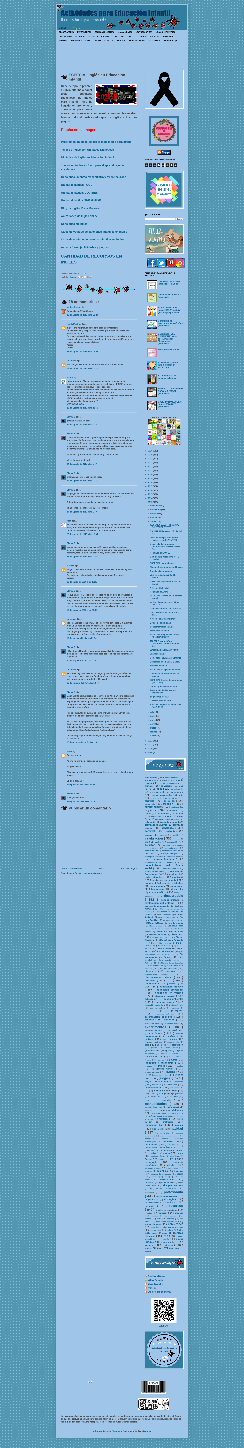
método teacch (156, 1116)
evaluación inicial (172, 1024)
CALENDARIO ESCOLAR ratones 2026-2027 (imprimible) (170, 404)
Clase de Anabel (155, 1284)
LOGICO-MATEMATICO (166, 32)
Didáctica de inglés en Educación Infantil (87, 157)
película (171, 1165)
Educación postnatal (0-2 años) (165, 662)
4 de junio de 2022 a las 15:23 (81, 801)
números (168, 1141)
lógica (165, 1093)
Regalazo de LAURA (160, 553)
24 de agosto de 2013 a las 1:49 (82, 512)
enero (153, 736)
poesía (180, 1174)
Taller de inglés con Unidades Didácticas (87, 149)
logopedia (178, 1093)
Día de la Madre (156, 923)
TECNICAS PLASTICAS (104, 32)
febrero (154, 732)
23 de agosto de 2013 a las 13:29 (82, 315)
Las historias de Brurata (159, 1292)
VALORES (63, 40)
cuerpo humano (158, 886)
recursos (176, 1205)
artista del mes (172, 798)
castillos (164, 835)
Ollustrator (117, 1431)
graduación (177, 1045)
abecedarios (151, 777)
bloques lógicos (162, 819)
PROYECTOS (118, 36)
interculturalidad (152, 1072)
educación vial (177, 1005)
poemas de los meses (161, 1174)
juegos (165, 1078)
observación (152, 1144)
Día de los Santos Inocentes (169, 931)
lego (147, 1091)
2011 (150, 745)
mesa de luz (177, 1113)
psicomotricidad (152, 1202)
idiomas (72, 277)
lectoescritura (153, 1087)
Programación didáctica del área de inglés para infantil (96, 141)
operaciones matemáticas (159, 1147)
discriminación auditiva (158, 974)
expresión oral (176, 1030)
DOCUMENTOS (65, 36)
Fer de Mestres (74, 324)
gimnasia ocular (173, 1042)
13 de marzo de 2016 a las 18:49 (82, 582)
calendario (150, 822)
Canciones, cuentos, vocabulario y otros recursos (93, 177)
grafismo (155, 1048)
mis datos (121, 40)
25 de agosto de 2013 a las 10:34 (82, 534)
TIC (166, 1236)
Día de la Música (157, 926)
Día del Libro (177, 934)
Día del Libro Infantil (161, 937)
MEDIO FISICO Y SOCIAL (98, 36)
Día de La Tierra (175, 926)
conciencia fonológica (164, 859)
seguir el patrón (153, 1224)
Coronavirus (171, 874)
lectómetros (175, 1088)
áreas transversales (162, 795)
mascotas (149, 1110)
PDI (172, 1159)
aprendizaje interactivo (169, 792)
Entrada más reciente (72, 868)
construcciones (170, 869)
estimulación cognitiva (159, 1017)
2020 (150, 474)
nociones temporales (169, 1136)
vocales (149, 1248)
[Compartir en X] (85, 277)
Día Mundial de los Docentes (170, 963)
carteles (149, 835)
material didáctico (172, 1110)
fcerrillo (70, 566)
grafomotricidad (153, 1050)
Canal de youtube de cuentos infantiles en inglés (92, 239)
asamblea (150, 801)
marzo (153, 728)
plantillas (163, 1171)
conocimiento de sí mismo (160, 862)
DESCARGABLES (66, 32)
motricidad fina (155, 1125)
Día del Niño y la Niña (161, 943)
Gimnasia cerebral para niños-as (165, 608)
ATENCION (80, 36)
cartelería (171, 831)
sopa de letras (156, 1230)
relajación (163, 1213)
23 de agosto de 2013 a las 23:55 (82, 408)
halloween (151, 1056)
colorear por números (173, 845)
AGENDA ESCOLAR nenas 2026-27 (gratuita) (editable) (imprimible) (169, 310)
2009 (150, 753)
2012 (150, 741)
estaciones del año (165, 1014)
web (161, 1248)
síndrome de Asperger (173, 1227)
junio (153, 716)
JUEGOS (97, 40)
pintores (149, 1171)
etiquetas (150, 1020)
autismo (173, 811)
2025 (150, 455)
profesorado (173, 1192)
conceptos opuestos (175, 857)
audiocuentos (177, 807)
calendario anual (169, 822)
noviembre (155, 509)
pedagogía (152, 1162)
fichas (159, 1033)
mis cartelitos (154, 40)
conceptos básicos (153, 856)
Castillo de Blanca (156, 1276)
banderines (164, 814)
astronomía (150, 804)
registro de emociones (167, 1210)
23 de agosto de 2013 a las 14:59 (82, 351)
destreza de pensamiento (157, 906)
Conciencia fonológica (161, 571)
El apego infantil (157, 654)
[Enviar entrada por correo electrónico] (84, 273)
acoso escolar (172, 777)
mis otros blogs (170, 40)
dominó (172, 984)
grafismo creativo (171, 1048)
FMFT (70, 751)
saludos (171, 1219)
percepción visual (153, 1168)
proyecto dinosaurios (167, 1196)
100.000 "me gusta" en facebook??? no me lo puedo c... (165, 643)
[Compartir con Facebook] (88, 277)
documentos (153, 983)
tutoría (166, 1239)
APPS (87, 40)
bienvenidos (156, 816)
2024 (150, 459)
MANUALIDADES (125, 32)
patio (162, 1159)
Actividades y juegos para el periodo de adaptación (168, 364)
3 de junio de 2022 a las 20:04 (81, 785)
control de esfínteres (155, 871)
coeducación (173, 842)
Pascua (149, 1159)
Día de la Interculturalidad (173, 920)
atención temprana (154, 807)
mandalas (168, 1100)
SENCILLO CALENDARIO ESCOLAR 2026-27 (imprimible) (170, 391)
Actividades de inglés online (79, 216)
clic (147, 842)
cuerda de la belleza (173, 883)
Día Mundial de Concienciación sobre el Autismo (164, 960)
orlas (154, 1153)
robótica (154, 1216)
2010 (150, 749)
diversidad (151, 980)
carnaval (151, 831)
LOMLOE (156, 1096)
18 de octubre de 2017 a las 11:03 (82, 742)
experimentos (157, 1027)
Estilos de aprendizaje (160, 623)
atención (168, 803)
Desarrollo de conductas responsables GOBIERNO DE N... (165, 546)
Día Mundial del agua (160, 966)
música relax (158, 1129)
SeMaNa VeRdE (175, 1224)
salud (159, 1219)
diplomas (172, 971)
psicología (168, 1199)
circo (176, 839)
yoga (147, 1251)
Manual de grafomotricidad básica (166, 567)
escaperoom (175, 1008)
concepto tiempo (169, 853)
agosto (154, 521)
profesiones (150, 1193)
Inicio (101, 868)
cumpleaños (177, 886)
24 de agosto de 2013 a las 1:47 (82, 464)
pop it (166, 1177)
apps (160, 789)
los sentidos (173, 1097)
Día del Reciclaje (165, 946)
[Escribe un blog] (82, 277)
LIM (146, 1094)
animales (150, 786)
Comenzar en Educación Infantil (165, 658)
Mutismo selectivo (158, 666)
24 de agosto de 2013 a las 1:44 (82, 424)
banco (148, 814)
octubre (154, 514)
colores (154, 848)
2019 (150, 478)
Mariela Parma (74, 307)
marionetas (172, 1107)
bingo (169, 816)
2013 (150, 502)
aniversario (167, 786)
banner (179, 814)
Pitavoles (152, 1288)
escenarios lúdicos (152, 1011)
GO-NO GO (162, 1045)
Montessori (165, 1119)
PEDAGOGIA (76, 40)
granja (169, 1050)
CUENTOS (108, 40)
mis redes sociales (137, 40)
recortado (151, 1206)
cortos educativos (155, 877)
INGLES (130, 36)
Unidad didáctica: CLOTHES (79, 192)
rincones (178, 1213)
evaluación (170, 1020)
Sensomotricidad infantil (161, 627)
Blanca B (71, 417)
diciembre (155, 506)
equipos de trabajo (157, 1008)
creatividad (177, 877)
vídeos (169, 1245)
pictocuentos (173, 1168)
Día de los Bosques (160, 929)
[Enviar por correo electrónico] (79, 277)
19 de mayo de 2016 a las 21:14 (81, 638)
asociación (170, 801)
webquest (175, 1248)
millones (172, 1116)
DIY (170, 980)
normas (166, 1139)
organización (151, 1150)
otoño (167, 1153)
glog (147, 1045)
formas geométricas (154, 1042)
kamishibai (157, 1085)
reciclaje (172, 1202)
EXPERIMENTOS (84, 32)
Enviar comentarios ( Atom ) (88, 873)
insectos (179, 1066)
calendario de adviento (156, 825)
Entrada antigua (129, 868)
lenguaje (159, 1090)
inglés (162, 1065)
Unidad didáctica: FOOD (77, 184)
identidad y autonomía (160, 1062)
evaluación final (152, 1024)
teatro (165, 1233)
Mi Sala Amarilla (155, 1280)
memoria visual (159, 1113)
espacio (167, 1011)
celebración (154, 838)
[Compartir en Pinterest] (91, 277)
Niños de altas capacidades (163, 619)
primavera (150, 1182)
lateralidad (173, 1085)
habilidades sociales (170, 1054)
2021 (150, 471)
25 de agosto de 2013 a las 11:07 (82, 557)
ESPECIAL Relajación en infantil (165, 670)
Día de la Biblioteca (167, 917)
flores (164, 1039)
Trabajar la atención (159, 631)
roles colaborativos (171, 1216)
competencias (172, 848)
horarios (161, 1060)
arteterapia (155, 798)
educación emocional (170, 989)
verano (150, 1245)
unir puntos (170, 1242)
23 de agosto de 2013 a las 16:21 (82, 368)
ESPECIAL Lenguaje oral (162, 563)
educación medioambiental (164, 999)
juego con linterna (161, 1075)
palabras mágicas (158, 1156)
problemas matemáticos (167, 1189)
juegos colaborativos (156, 1081)
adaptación (150, 780)
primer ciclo (166, 1182)
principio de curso (172, 1185)
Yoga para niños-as (159, 697)
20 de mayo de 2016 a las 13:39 (81, 660)
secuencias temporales (167, 1222)
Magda (70, 377)
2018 (150, 482)
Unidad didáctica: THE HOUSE (81, 200)
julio (152, 712)
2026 (150, 451)
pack (180, 1153)
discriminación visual (159, 977)
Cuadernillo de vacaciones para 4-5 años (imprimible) (170, 323)
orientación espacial (173, 1150)
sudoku (170, 1230)
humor (174, 1060)
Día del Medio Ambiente (171, 940)
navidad (177, 1128)
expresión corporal (154, 1030)
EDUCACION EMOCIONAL (149, 36)
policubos (155, 1177)
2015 (150, 494)
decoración (157, 889)
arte (181, 795)
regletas (149, 1213)
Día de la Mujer (176, 923)
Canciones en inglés (74, 223)
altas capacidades (169, 783)
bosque (176, 819)
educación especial (165, 996)
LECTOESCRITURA (144, 32)
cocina (158, 842)
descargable (173, 895)
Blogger (147, 1431)
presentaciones (167, 1179)
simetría (154, 1227)
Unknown (72, 361)
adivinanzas (165, 780)
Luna (148, 1100)
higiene (168, 1057)
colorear (150, 845)
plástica (179, 1171)
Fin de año (168, 1036)
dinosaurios (151, 971)
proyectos (150, 1199)
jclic (147, 1075)
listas (154, 1094)
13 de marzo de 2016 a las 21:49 (82, 610)
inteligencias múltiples (164, 1069)
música (178, 1125)
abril (152, 724)
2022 (150, 466)
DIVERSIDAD (168, 36)
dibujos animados (169, 968)
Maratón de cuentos (154, 1107)
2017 (150, 486)
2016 (150, 490)
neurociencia (163, 1133)
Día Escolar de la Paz (164, 951)
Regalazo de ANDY (159, 592)
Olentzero (172, 1145)
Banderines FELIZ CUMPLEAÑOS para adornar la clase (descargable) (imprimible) (168, 339)
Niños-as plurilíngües (160, 588)
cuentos (150, 883)
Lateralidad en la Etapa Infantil (164, 650)
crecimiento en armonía (164, 880)
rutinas (148, 1219)
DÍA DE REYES (157, 934)
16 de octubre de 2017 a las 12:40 (83, 683)
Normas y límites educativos (163, 686)
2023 (150, 463)
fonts (175, 1039)
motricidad (169, 1122)
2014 (150, 498)
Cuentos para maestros (161, 701)
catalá (176, 835)
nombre (149, 1139)
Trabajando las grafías (168, 349)
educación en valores (169, 992)
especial (179, 1011)
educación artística (171, 986)
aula (154, 810)
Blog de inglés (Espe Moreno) (80, 208)
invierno (171, 1071)
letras (175, 1091)
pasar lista (174, 1156)
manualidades (157, 1104)
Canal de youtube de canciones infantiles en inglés (94, 231)
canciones (168, 828)
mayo (153, 720)
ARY (69, 521)
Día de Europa (164, 915)
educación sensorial (154, 1005)
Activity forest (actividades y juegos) (85, 247)
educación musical (165, 1002)
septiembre (156, 517)
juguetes (179, 1081)
